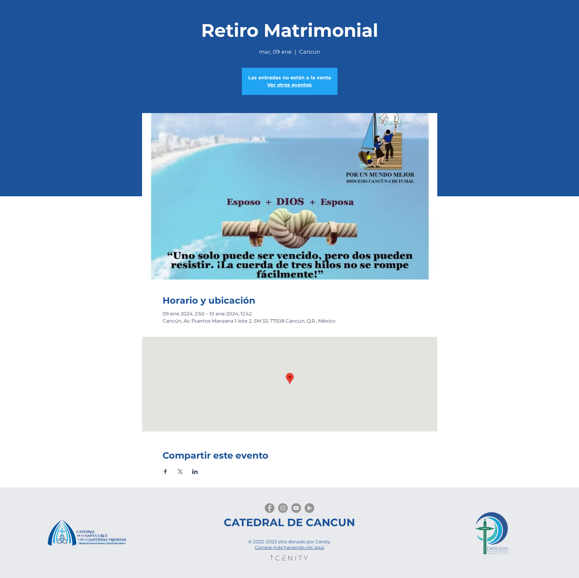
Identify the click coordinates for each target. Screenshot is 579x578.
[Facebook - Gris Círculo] (269, 508)
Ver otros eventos (289, 85)
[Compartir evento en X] (180, 471)
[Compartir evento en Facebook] (165, 471)
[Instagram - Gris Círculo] (283, 508)
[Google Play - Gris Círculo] (309, 508)
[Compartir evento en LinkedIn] (195, 471)
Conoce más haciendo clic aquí (289, 547)
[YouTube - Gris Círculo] (296, 508)
